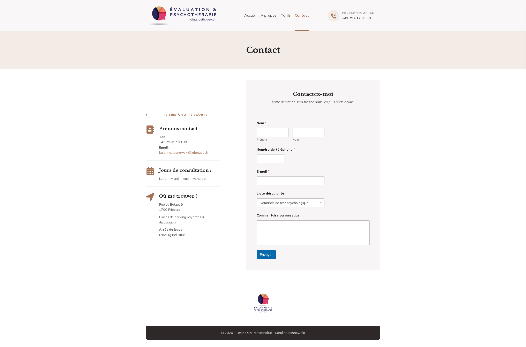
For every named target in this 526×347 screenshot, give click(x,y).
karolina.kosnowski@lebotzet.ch (183, 152)
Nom (296, 139)
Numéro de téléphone (276, 149)
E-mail (263, 171)
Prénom (262, 139)
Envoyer (266, 254)
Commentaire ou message (278, 215)
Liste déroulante (270, 193)
